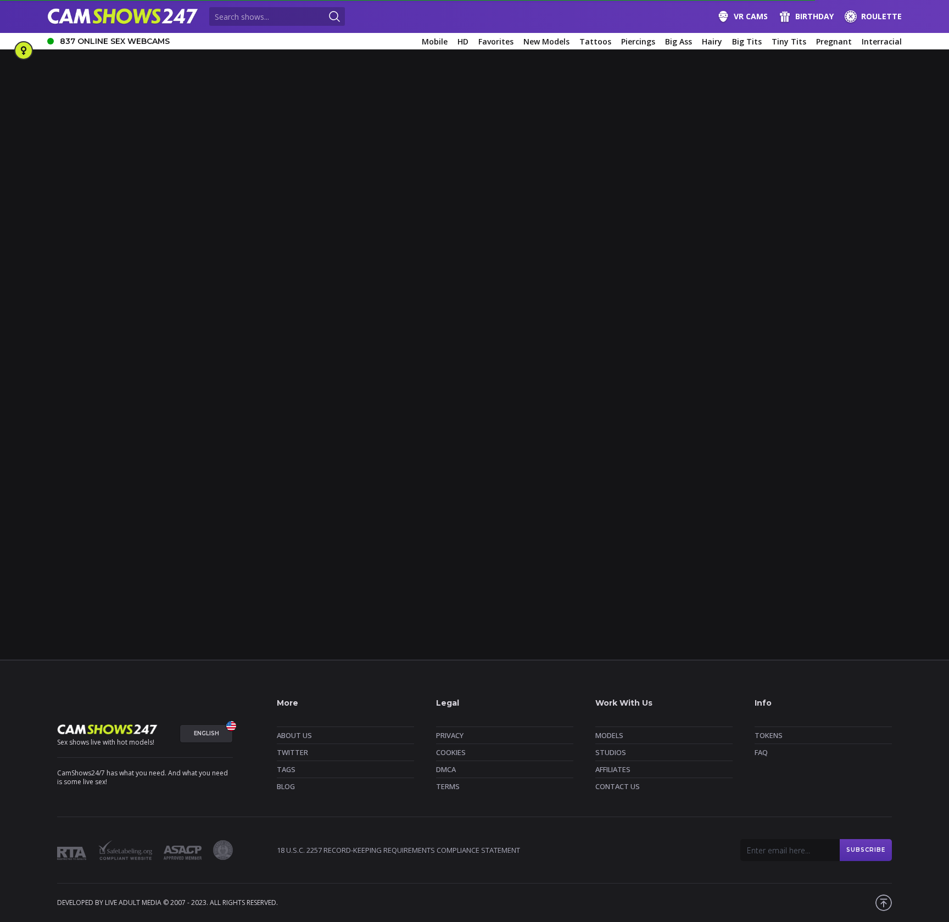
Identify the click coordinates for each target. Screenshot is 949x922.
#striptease (214, 510)
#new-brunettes (250, 491)
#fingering (611, 473)
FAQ (761, 752)
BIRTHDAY (814, 16)
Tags (286, 769)
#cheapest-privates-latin (213, 473)
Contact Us (617, 786)
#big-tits (558, 455)
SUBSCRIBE (865, 849)
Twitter (292, 752)
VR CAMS (751, 16)
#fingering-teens (731, 473)
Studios (610, 752)
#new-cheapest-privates (327, 491)
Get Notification (334, 299)
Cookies (451, 752)
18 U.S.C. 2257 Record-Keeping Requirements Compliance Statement (398, 850)
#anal (218, 455)
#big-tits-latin (606, 455)
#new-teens (500, 491)
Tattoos (595, 41)
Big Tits (747, 41)
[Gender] (23, 50)
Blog (286, 786)
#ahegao (181, 455)
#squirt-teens (161, 510)
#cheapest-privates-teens (306, 473)
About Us (294, 735)
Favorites (495, 41)
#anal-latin (256, 455)
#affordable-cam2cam (118, 455)
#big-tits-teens (665, 455)
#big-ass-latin (448, 455)
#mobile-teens (157, 491)
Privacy (450, 735)
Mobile (435, 41)
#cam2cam (69, 473)
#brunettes (763, 455)
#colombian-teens (439, 473)
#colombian (378, 473)
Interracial (882, 41)
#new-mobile (447, 491)
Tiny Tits (789, 41)
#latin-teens (846, 473)
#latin (805, 473)
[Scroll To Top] (883, 903)
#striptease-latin (272, 510)
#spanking (851, 491)
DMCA (446, 769)
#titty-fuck (433, 510)
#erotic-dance (558, 473)
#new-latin (395, 491)
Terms (448, 786)
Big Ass (678, 41)
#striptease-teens (340, 510)
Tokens (769, 735)
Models (609, 735)
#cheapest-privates (130, 473)
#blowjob (717, 455)
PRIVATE (549, 420)
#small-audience (723, 491)
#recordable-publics (608, 491)
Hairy (712, 41)
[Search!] (334, 16)
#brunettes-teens (822, 455)
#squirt (63, 510)
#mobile (108, 491)
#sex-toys (668, 491)
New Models (546, 41)
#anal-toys (355, 455)
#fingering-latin (665, 473)
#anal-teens (306, 455)
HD (462, 41)
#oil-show (548, 491)
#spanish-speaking (792, 491)
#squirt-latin (107, 510)
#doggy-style (502, 473)
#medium (67, 491)
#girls (61, 455)
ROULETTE (881, 16)
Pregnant (834, 41)
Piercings (638, 41)
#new (202, 491)
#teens (392, 510)
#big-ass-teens (507, 455)
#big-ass (399, 455)
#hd (777, 473)
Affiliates (612, 769)
